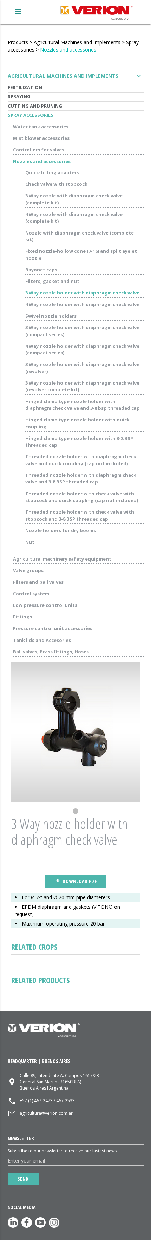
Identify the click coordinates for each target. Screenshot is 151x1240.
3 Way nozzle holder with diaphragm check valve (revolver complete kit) (82, 386)
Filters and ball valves (38, 582)
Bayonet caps (41, 269)
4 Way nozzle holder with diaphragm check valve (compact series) (82, 349)
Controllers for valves (38, 150)
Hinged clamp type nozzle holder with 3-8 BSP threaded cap (79, 441)
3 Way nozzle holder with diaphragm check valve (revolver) (82, 367)
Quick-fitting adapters (52, 172)
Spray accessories (30, 115)
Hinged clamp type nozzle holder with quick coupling (77, 423)
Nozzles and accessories (68, 49)
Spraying (19, 96)
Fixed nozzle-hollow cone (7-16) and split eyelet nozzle (81, 254)
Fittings (22, 617)
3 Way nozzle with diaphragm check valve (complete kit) (74, 199)
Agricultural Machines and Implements (77, 42)
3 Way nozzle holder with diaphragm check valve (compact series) (82, 331)
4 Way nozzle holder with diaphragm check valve (82, 304)
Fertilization (25, 87)
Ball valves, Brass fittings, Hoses (51, 652)
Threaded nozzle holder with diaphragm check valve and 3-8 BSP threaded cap (80, 478)
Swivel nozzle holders (51, 316)
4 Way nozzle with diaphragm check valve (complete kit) (74, 217)
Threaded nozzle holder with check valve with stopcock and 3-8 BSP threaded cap (79, 515)
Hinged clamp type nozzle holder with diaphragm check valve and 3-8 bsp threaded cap (82, 405)
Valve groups (28, 570)
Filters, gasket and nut (52, 281)
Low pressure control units (45, 605)
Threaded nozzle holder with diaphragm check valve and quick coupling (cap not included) (80, 460)
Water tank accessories (40, 126)
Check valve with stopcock (56, 184)
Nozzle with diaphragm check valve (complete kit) (79, 236)
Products (18, 42)
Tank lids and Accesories (42, 640)
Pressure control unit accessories (52, 628)
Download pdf (75, 881)
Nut (29, 542)
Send (23, 1178)
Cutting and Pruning (35, 106)
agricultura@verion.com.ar (46, 1113)
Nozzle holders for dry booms (60, 530)
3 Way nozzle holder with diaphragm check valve (82, 293)
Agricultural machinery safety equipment (62, 559)
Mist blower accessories (41, 138)
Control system (31, 593)
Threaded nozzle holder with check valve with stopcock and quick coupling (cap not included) (81, 497)
